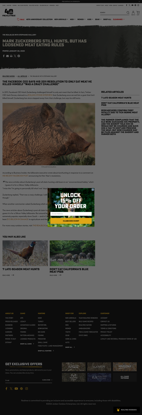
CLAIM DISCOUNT (71, 221)
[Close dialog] (93, 190)
